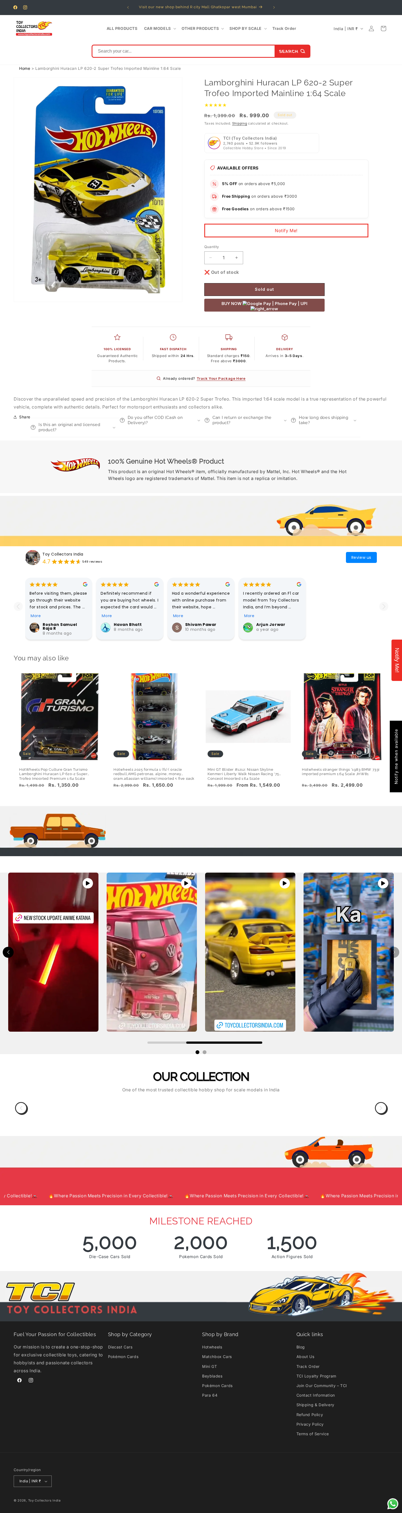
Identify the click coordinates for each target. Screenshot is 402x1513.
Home (24, 68)
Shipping (239, 123)
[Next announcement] (274, 7)
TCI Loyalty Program (316, 1376)
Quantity (211, 247)
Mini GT (209, 1366)
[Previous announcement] (128, 7)
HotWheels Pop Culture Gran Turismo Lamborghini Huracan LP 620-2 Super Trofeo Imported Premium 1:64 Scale (53, 772)
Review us (361, 557)
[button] (159, 28)
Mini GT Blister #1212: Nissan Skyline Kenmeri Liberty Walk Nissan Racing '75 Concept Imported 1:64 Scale (243, 772)
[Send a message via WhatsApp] (392, 1503)
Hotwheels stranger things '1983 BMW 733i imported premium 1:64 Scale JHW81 (341, 771)
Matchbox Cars (217, 1356)
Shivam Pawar (201, 624)
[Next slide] (383, 606)
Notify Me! (286, 230)
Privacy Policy (310, 1424)
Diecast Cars (120, 1347)
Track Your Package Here (221, 378)
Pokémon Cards (123, 1356)
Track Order (308, 1366)
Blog (300, 1347)
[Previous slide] (18, 606)
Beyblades (212, 1376)
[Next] (381, 1108)
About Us (305, 1356)
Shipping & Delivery (315, 1404)
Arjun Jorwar (270, 624)
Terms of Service (312, 1433)
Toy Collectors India (62, 554)
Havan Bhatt (128, 624)
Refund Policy (309, 1414)
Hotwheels (212, 1347)
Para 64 (209, 1395)
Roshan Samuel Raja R (60, 626)
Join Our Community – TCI (321, 1385)
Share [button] (24, 417)
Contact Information (315, 1395)
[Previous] (21, 1108)
